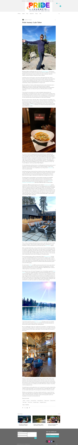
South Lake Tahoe (33, 400)
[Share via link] (29, 407)
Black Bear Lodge (36, 402)
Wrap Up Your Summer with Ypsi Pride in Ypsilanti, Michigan (53, 425)
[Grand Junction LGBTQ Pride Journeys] (24, 419)
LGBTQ (24, 400)
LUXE (40, 13)
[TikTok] (47, 441)
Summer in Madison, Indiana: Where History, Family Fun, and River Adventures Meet (39, 425)
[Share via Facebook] (22, 407)
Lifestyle (23, 13)
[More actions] (55, 19)
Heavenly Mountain (40, 400)
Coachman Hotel (52, 400)
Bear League (24, 402)
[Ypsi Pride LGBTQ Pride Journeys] (53, 419)
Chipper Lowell (46, 400)
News (27, 13)
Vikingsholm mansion (43, 402)
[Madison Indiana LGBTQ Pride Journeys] (39, 419)
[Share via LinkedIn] (27, 407)
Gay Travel (28, 400)
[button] (60, 6)
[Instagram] (49, 441)
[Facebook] (51, 441)
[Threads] (53, 441)
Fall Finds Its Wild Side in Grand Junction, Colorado (23, 425)
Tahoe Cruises (30, 402)
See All (59, 413)
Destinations (32, 13)
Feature (36, 13)
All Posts (19, 13)
